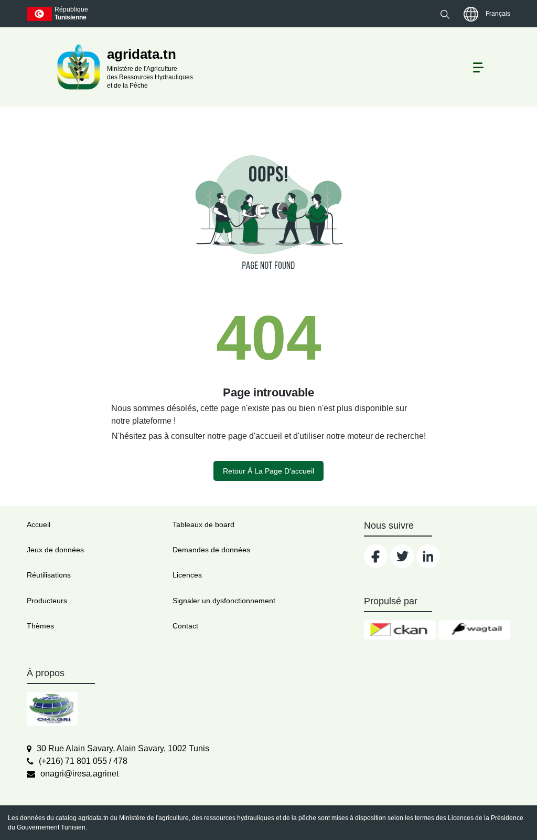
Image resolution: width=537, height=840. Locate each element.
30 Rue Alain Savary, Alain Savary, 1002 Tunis (123, 748)
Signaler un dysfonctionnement (224, 600)
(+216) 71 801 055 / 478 (83, 761)
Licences (187, 575)
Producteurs (47, 600)
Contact (185, 626)
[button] (445, 14)
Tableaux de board (203, 524)
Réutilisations (49, 575)
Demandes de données (211, 549)
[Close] (491, 814)
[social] (376, 556)
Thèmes (40, 626)
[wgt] (474, 630)
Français (498, 13)
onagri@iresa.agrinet (79, 773)
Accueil (38, 524)
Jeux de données (55, 549)
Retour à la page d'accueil (268, 471)
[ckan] (400, 630)
